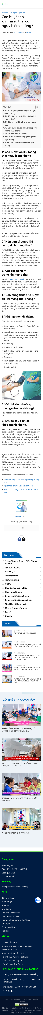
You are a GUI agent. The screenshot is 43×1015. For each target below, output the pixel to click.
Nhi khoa (5, 905)
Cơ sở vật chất (8, 876)
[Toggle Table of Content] (36, 107)
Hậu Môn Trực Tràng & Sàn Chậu (16, 920)
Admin (28, 32)
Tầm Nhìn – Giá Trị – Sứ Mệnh (14, 869)
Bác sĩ (7, 612)
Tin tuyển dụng (12, 579)
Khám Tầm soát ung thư (12, 960)
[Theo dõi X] (9, 991)
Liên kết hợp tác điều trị (12, 964)
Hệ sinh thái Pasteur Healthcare (15, 957)
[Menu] (40, 4)
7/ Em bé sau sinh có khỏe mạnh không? (19, 144)
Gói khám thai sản (10, 949)
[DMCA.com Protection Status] (21, 1004)
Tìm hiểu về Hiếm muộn (16, 604)
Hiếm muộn (7, 901)
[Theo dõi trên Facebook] (3, 991)
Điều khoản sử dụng (12, 999)
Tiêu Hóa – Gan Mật (10, 916)
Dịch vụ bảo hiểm (9, 942)
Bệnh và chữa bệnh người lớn (13, 13)
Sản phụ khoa (8, 898)
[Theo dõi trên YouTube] (11, 991)
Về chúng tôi (7, 865)
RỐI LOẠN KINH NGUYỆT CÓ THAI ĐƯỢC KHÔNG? (19, 799)
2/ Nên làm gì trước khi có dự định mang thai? (20, 118)
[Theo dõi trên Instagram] (6, 991)
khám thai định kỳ (16, 279)
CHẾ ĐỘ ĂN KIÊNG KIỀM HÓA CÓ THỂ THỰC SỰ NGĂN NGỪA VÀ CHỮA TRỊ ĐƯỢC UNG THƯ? (27, 657)
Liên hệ (22, 1001)
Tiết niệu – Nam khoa (11, 912)
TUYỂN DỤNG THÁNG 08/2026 (25, 633)
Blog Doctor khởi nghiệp (16, 588)
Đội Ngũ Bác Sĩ (8, 873)
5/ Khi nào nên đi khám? (16, 133)
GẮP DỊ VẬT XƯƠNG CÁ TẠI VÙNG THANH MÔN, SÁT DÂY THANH (20, 764)
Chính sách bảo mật (30, 999)
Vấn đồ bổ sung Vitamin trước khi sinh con (21, 490)
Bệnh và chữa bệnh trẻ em (17, 596)
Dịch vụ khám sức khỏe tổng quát (17, 946)
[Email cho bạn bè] (23, 539)
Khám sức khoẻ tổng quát (13, 953)
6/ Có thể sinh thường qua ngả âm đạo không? (20, 138)
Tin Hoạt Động (11, 575)
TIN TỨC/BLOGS (12, 567)
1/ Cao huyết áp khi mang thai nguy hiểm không (20, 112)
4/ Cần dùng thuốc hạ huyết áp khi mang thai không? (21, 129)
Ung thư (8, 616)
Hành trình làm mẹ (13, 592)
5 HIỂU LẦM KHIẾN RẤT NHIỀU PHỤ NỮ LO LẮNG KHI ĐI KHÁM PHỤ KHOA (27, 669)
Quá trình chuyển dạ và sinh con (18, 485)
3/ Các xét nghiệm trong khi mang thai (20, 123)
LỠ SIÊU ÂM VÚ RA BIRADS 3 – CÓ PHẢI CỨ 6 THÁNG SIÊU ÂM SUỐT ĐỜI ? (27, 645)
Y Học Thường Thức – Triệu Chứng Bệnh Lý (21, 562)
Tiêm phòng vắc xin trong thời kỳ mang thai (21, 480)
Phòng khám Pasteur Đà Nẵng (15, 886)
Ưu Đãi (8, 583)
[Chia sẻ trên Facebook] (19, 539)
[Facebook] (20, 528)
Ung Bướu (6, 909)
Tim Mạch (6, 923)
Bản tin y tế (10, 571)
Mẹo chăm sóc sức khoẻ (16, 608)
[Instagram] (23, 528)
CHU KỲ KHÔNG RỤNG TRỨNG (15, 833)
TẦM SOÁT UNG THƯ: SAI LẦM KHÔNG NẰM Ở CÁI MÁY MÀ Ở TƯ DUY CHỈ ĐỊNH (27, 681)
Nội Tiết (5, 931)
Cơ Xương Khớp (9, 927)
